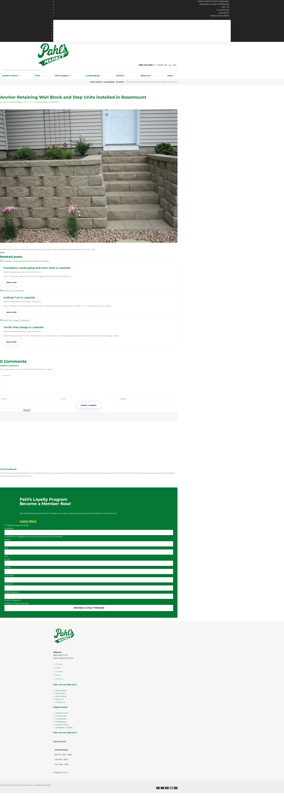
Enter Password (11, 592)
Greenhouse (60, 716)
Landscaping (92, 75)
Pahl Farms (60, 693)
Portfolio (54, 102)
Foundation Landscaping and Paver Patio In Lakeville (36, 268)
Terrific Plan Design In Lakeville (23, 327)
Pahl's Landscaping (12, 102)
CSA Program (62, 75)
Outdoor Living (61, 725)
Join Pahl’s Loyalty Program (214, 4)
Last (6, 556)
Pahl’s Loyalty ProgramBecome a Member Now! (45, 501)
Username (9, 576)
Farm (37, 75)
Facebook (8, 528)
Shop (170, 75)
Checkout (224, 13)
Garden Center (10, 75)
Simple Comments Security (16, 603)
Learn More (28, 521)
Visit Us (225, 7)
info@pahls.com (60, 772)
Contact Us (60, 702)
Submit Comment (89, 405)
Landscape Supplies (64, 727)
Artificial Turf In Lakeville (19, 297)
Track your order (219, 16)
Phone (7, 567)
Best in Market (44, 785)
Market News (61, 696)
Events (120, 75)
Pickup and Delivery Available (215, 24)
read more (11, 283)
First (6, 548)
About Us (145, 75)
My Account (223, 10)
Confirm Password (12, 600)
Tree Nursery (61, 719)
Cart (174, 65)
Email (7, 559)
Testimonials (36, 272)
